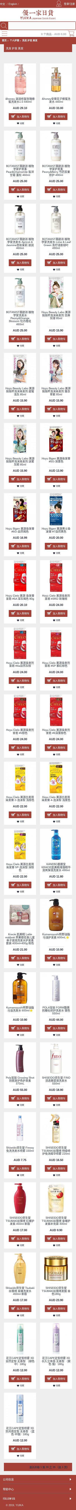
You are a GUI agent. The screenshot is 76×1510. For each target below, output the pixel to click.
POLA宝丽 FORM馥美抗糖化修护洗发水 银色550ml (56, 1010)
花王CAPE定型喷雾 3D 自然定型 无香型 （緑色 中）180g (20, 1361)
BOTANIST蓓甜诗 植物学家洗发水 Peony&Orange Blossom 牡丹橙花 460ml (20, 318)
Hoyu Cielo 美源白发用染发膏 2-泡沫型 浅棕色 (20, 799)
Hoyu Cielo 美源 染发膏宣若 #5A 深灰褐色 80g (20, 597)
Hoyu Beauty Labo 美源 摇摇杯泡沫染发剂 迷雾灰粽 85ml (19, 461)
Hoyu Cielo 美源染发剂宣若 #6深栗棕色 (56, 731)
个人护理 (14, 40)
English (13, 4)
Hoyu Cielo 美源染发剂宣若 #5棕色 (20, 731)
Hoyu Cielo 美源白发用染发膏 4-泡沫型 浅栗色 (56, 799)
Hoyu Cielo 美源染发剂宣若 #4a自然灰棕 (20, 664)
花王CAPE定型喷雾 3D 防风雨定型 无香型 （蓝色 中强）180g (20, 1431)
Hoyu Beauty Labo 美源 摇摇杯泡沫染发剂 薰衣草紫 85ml (56, 391)
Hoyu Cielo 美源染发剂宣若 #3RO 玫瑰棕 (56, 597)
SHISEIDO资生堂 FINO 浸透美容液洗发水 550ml (56, 1080)
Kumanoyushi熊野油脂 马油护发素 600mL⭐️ (56, 936)
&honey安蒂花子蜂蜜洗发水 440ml (56, 100)
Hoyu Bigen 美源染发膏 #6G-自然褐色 (20, 530)
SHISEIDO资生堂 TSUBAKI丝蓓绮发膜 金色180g (56, 1290)
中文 (3, 4)
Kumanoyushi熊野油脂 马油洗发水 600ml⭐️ (20, 1009)
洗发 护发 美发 (29, 40)
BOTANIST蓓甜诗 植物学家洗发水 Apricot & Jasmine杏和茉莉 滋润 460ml (20, 244)
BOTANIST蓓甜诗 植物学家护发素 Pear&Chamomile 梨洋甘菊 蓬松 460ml (20, 170)
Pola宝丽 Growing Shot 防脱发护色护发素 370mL (20, 1080)
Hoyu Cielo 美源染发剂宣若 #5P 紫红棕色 (56, 664)
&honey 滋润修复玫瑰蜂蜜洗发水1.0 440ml (20, 100)
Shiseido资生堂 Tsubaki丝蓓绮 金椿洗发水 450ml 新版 (20, 1290)
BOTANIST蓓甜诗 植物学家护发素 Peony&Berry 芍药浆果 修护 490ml (56, 170)
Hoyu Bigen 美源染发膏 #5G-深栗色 (56, 460)
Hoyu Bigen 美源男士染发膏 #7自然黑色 (56, 530)
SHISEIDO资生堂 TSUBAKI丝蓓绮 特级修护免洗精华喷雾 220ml (56, 1150)
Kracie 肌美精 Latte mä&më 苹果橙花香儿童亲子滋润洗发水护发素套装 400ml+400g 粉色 (20, 939)
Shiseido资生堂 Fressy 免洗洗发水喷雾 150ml (20, 1149)
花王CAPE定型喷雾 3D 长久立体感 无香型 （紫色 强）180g (56, 1361)
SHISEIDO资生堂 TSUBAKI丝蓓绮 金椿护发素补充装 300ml (56, 1220)
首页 (4, 40)
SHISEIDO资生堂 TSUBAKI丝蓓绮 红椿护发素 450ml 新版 (20, 1220)
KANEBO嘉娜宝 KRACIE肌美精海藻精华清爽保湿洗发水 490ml (56, 867)
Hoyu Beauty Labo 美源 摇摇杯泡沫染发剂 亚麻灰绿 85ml (56, 315)
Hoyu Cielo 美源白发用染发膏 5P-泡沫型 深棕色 (20, 867)
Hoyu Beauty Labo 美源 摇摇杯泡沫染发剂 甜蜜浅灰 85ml (19, 391)
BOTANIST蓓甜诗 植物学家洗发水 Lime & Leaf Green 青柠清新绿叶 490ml (56, 244)
